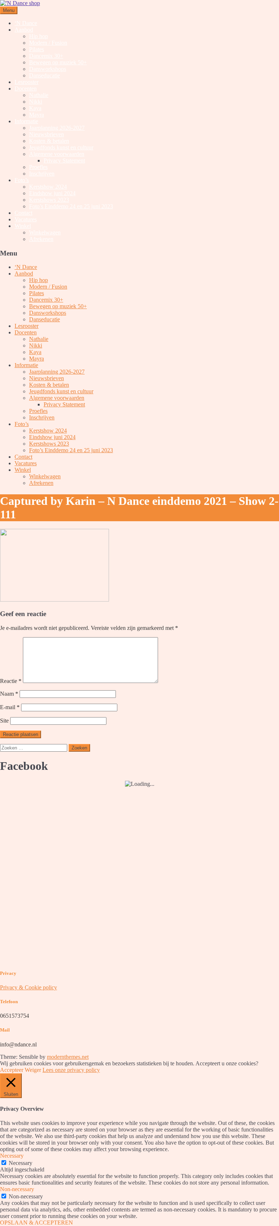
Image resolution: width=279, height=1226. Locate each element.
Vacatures (26, 219)
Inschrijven (41, 173)
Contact (23, 213)
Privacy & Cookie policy (28, 987)
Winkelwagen (45, 232)
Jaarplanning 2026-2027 (57, 128)
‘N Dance (26, 23)
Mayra (36, 115)
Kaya (35, 108)
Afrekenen (41, 239)
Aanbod (24, 30)
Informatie (26, 121)
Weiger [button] (33, 1070)
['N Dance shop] (20, 3)
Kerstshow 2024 (48, 187)
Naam (9, 694)
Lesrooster (27, 82)
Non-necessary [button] (17, 1189)
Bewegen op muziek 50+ (58, 62)
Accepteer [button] (11, 1070)
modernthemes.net (68, 1057)
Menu (9, 10)
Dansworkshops (47, 69)
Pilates (36, 49)
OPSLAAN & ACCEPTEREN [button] (36, 1222)
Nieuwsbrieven (46, 134)
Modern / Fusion (48, 43)
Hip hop (38, 36)
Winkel (23, 226)
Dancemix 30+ (46, 56)
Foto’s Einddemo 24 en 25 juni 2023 (71, 206)
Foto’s (22, 180)
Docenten (26, 88)
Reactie (10, 681)
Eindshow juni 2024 (52, 193)
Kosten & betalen (49, 141)
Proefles (38, 167)
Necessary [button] (12, 1156)
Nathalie (38, 95)
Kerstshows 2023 (49, 200)
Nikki (35, 102)
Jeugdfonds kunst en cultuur (61, 147)
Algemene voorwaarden (56, 154)
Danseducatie (44, 75)
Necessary (20, 1163)
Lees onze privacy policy (71, 1070)
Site (4, 720)
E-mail (10, 707)
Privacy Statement (64, 160)
